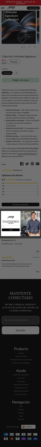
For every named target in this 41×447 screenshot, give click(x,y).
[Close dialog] (39, 212)
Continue (11, 229)
